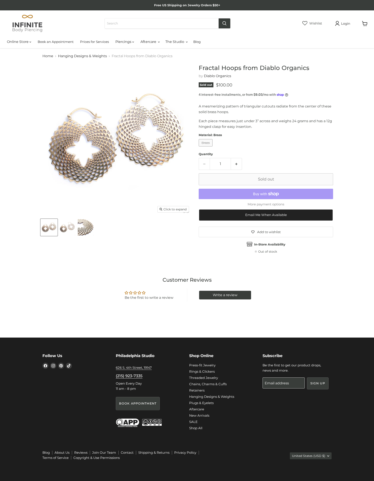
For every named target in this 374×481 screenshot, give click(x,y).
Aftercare (148, 42)
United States (308, 456)
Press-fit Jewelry (202, 365)
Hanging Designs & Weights (82, 56)
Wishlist (315, 23)
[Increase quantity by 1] (236, 164)
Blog (197, 42)
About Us (62, 452)
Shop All (195, 428)
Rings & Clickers (202, 371)
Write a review (225, 295)
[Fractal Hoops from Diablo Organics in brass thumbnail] (49, 227)
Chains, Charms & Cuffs (208, 384)
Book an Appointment (56, 42)
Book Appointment (137, 403)
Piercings (123, 42)
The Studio (175, 42)
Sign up (317, 383)
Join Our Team (104, 452)
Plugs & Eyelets (201, 403)
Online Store (18, 42)
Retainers (197, 390)
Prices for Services (94, 42)
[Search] (224, 23)
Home (47, 56)
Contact (127, 452)
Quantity (206, 154)
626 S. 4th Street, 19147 (134, 368)
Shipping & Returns (153, 452)
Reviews (80, 452)
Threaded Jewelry (203, 378)
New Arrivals (199, 415)
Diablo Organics (217, 76)
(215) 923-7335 (129, 376)
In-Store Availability (269, 244)
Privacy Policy (185, 452)
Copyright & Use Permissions (96, 458)
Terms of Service (55, 458)
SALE (193, 422)
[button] (266, 215)
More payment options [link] (266, 204)
